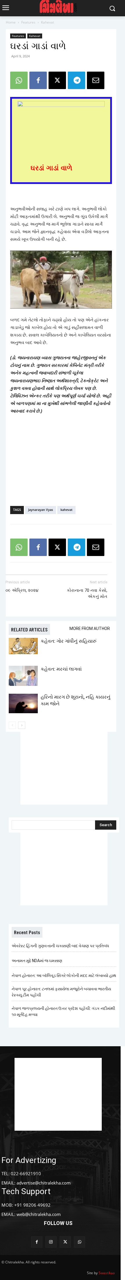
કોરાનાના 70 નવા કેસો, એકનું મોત (87, 593)
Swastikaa (107, 1272)
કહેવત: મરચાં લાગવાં (61, 669)
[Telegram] (76, 80)
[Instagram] (51, 1242)
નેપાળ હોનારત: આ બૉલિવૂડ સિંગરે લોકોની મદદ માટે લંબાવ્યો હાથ (64, 975)
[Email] (95, 80)
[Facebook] (38, 80)
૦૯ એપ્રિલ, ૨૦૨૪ (22, 590)
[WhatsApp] (19, 80)
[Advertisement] (61, 458)
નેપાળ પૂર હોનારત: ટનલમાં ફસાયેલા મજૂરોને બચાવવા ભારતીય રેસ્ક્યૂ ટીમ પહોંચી (61, 992)
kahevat (66, 509)
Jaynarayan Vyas (40, 509)
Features (28, 22)
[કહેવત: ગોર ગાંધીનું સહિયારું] (23, 646)
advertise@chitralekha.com (44, 1183)
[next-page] (21, 725)
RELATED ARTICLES (29, 629)
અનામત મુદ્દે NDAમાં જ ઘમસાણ (37, 960)
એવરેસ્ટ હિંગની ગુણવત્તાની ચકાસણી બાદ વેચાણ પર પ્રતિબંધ (60, 945)
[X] (57, 80)
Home (11, 22)
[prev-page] (12, 725)
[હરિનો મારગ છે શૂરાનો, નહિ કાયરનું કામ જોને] (23, 703)
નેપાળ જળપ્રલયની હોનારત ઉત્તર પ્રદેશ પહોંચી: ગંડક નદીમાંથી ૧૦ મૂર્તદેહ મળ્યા (63, 1011)
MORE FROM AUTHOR (89, 628)
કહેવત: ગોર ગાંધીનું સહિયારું (68, 641)
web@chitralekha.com (39, 1214)
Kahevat (47, 22)
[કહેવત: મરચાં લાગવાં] (23, 676)
